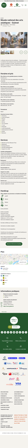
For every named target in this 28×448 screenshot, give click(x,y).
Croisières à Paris (5, 400)
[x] (26, 332)
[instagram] (5, 332)
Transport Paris (5, 409)
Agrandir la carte (23, 262)
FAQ (1, 423)
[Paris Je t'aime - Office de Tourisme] (4, 5)
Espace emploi (17, 393)
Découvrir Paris (4, 391)
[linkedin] (8, 332)
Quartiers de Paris (5, 407)
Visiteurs (15, 326)
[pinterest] (14, 332)
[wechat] (17, 332)
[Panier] (22, 5)
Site (10, 326)
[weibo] (23, 332)
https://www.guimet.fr (8, 306)
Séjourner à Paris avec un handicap (14, 243)
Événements (4, 395)
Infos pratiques (18, 402)
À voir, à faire (4, 393)
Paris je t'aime (4, 311)
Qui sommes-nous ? (18, 391)
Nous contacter (18, 404)
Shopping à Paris (5, 405)
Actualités (17, 397)
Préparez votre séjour (6, 397)
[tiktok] (11, 332)
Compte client (4, 421)
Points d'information (19, 395)
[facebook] (2, 332)
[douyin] (20, 332)
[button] (21, 52)
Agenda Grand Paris (19, 400)
